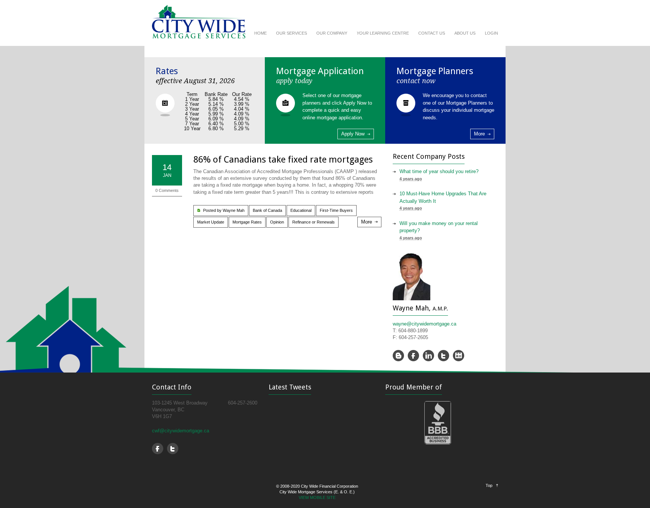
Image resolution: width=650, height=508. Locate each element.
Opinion (277, 222)
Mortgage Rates (247, 222)
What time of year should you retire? (438, 171)
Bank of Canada (267, 210)
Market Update (210, 222)
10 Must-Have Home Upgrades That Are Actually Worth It (442, 197)
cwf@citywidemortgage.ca (180, 430)
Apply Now (352, 134)
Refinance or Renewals (313, 222)
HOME (260, 33)
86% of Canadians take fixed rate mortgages (283, 159)
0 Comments (167, 190)
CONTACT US (431, 33)
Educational (300, 210)
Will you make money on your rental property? (438, 227)
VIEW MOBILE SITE (317, 497)
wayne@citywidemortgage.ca (424, 324)
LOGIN (491, 33)
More (479, 134)
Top (489, 485)
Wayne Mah (234, 210)
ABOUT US (464, 33)
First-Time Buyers (336, 210)
